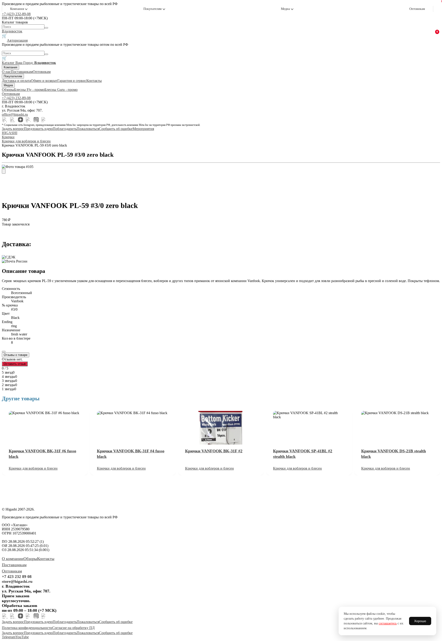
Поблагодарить (65, 129)
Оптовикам (417, 9)
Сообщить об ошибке (116, 129)
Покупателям (152, 9)
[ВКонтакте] (13, 120)
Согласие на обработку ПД (73, 628)
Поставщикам (22, 72)
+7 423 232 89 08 (17, 576)
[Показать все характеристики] (4, 351)
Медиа (285, 9)
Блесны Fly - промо (29, 90)
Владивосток (12, 31)
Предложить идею (38, 129)
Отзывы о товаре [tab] (15, 355)
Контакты (94, 81)
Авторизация (17, 40)
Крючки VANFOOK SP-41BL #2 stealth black (302, 454)
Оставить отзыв (15, 364)
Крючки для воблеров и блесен (33, 468)
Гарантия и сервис (71, 81)
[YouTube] (44, 120)
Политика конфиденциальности (27, 628)
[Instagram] (36, 120)
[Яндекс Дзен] (20, 120)
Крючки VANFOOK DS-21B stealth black (393, 454)
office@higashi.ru (15, 114)
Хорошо (420, 621)
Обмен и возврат (44, 81)
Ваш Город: (35, 63)
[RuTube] (28, 120)
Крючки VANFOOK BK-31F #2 (213, 451)
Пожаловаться (88, 129)
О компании (12, 558)
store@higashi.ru (17, 581)
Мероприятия (143, 129)
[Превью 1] (4, 171)
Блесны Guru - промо (61, 90)
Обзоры (8, 90)
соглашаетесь (388, 623)
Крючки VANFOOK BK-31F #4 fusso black (130, 454)
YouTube (22, 637)
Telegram (8, 637)
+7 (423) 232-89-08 (16, 14)
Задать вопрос (13, 129)
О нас (6, 72)
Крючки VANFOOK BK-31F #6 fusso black (42, 454)
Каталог (8, 63)
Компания (17, 9)
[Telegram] (5, 120)
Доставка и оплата (16, 81)
